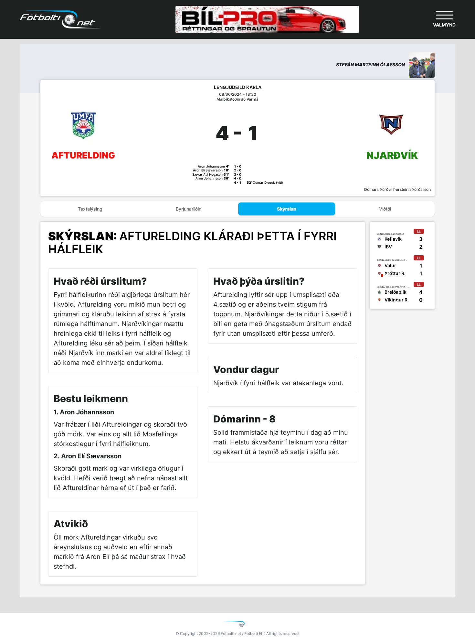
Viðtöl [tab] (385, 209)
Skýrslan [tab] (286, 209)
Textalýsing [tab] (90, 209)
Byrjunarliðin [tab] (188, 209)
